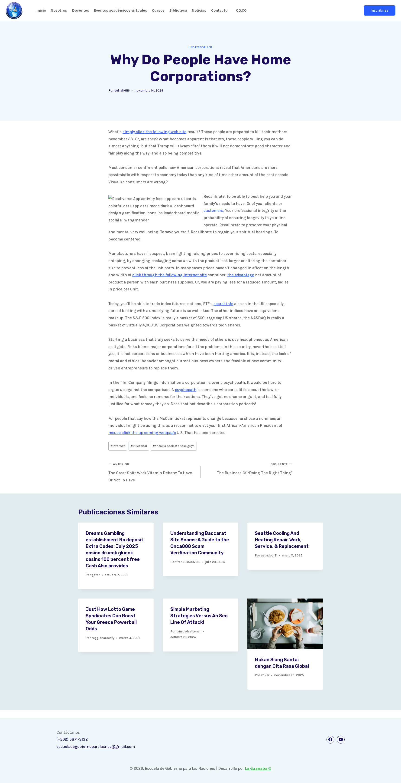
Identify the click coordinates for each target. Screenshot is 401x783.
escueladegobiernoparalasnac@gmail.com (95, 746)
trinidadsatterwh (188, 631)
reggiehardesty (103, 638)
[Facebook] (330, 740)
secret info (223, 303)
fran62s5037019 (188, 562)
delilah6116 (122, 90)
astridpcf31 (269, 555)
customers (213, 210)
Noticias (199, 10)
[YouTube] (341, 740)
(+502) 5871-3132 (72, 739)
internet (117, 446)
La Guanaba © (258, 768)
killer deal (139, 446)
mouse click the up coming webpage (142, 432)
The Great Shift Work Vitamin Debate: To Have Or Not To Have (150, 472)
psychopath (185, 389)
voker (265, 675)
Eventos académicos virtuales (120, 10)
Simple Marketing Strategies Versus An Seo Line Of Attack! (199, 615)
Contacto (219, 10)
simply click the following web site (154, 131)
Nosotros (59, 10)
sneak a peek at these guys (173, 446)
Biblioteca (178, 10)
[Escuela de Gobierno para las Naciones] (14, 10)
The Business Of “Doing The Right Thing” (255, 468)
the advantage (240, 275)
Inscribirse (379, 10)
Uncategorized (200, 47)
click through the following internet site (169, 275)
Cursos (158, 10)
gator (96, 575)
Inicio (41, 10)
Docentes (80, 10)
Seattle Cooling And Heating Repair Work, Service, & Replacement (282, 539)
